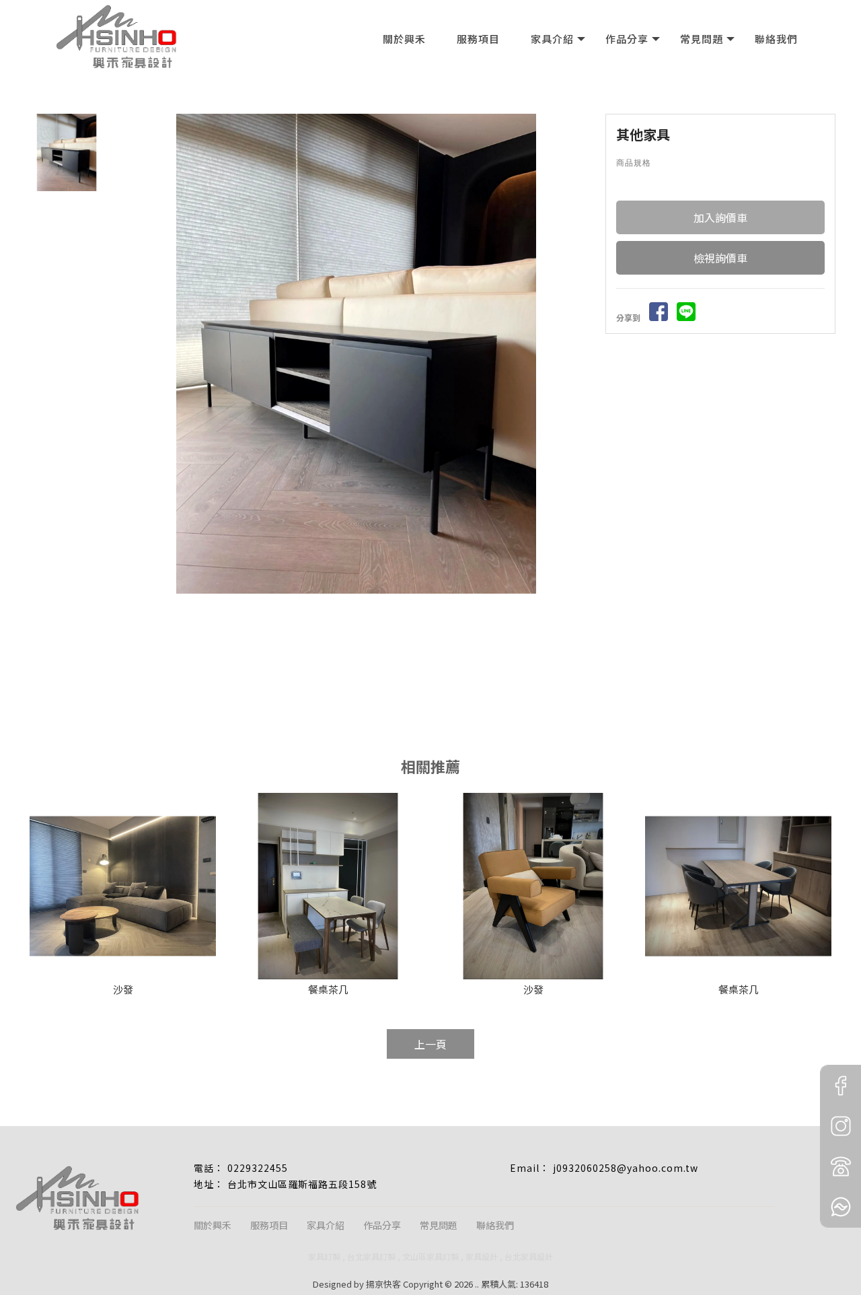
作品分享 (626, 39)
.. (477, 1284)
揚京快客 (383, 1284)
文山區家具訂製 (430, 1256)
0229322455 (257, 1168)
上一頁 (430, 1044)
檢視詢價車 (720, 258)
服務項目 (478, 39)
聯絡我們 (776, 39)
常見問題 (701, 39)
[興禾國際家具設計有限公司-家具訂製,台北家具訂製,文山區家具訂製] (116, 37)
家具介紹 (552, 39)
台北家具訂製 (371, 1256)
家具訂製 (324, 1256)
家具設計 (481, 1256)
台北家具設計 (528, 1256)
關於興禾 (404, 39)
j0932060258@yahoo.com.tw (625, 1168)
